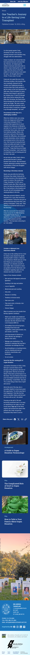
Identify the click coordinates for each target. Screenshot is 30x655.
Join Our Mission (23, 1)
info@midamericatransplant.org (16, 622)
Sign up (14, 406)
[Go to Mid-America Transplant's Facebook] (14, 627)
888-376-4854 (12, 620)
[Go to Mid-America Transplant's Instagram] (17, 627)
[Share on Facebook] (15, 419)
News (4, 11)
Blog (23, 24)
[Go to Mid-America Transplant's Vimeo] (24, 627)
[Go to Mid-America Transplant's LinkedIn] (21, 627)
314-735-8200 (10, 618)
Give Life (13, 1)
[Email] (22, 419)
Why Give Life (13, 579)
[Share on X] (18, 419)
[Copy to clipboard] (26, 419)
